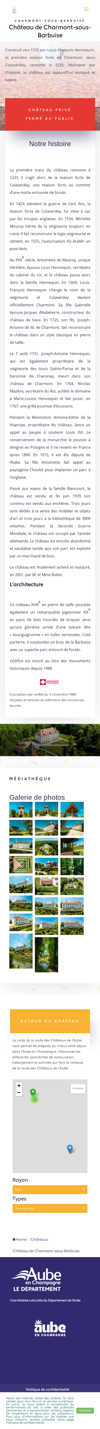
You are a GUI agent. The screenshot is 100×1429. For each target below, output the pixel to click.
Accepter (85, 1410)
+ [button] (18, 1085)
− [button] (18, 1093)
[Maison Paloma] (70, 1149)
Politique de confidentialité (47, 1389)
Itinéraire (78, 1088)
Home (21, 1240)
